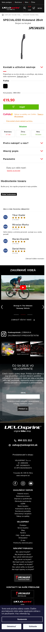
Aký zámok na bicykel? (22, 560)
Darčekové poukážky (22, 511)
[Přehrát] (23, 286)
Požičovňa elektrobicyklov (22, 543)
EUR (29, 6)
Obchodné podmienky (22, 501)
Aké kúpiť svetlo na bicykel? (22, 562)
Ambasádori (22, 538)
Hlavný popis (22, 149)
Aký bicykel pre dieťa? (22, 555)
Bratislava (18, 2)
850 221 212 (24, 440)
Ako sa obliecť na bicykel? (22, 565)
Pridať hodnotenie (9, 193)
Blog (22, 531)
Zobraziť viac (23, 76)
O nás (22, 541)
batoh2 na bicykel (13, 169)
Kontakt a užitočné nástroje (22, 66)
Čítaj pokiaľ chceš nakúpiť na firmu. (19, 121)
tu (29, 614)
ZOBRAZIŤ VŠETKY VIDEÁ (20, 318)
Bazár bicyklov (22, 506)
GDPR (22, 504)
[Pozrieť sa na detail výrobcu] (36, 28)
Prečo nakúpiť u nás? (22, 142)
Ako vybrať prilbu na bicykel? (22, 567)
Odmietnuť (11, 626)
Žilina (33, 2)
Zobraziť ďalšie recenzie (33, 257)
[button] (2, 306)
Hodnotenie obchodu (22, 509)
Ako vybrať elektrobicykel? (22, 557)
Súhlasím (33, 626)
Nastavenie (22, 619)
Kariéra (22, 533)
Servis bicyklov (22, 528)
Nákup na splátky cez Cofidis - (28, 115)
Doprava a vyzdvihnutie (22, 499)
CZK (29, 10)
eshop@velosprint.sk (24, 445)
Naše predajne (7, 2)
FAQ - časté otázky (22, 536)
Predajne (22, 526)
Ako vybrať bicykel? (22, 552)
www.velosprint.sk (22, 476)
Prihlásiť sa (22, 409)
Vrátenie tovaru (22, 494)
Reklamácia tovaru (22, 496)
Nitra (26, 2)
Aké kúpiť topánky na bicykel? (22, 570)
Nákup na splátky (22, 517)
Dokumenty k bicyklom (22, 514)
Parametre (22, 157)
